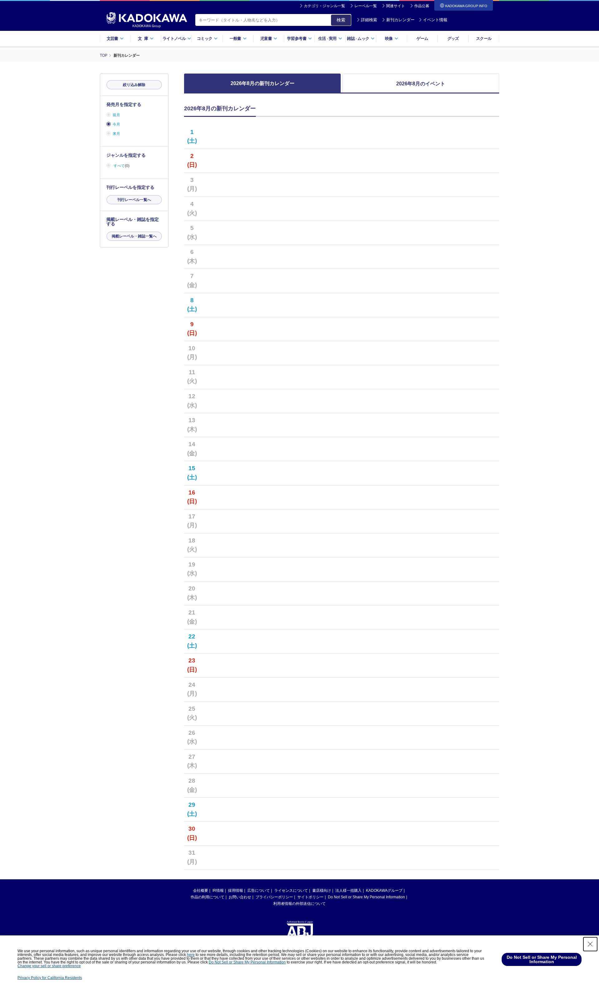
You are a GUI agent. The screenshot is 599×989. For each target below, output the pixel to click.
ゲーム (422, 38)
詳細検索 (369, 19)
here (191, 955)
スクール (483, 38)
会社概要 (200, 890)
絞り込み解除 (134, 85)
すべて (119, 166)
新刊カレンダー (400, 19)
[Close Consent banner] (590, 944)
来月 (116, 133)
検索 (341, 19)
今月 (116, 124)
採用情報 (235, 890)
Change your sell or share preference (49, 966)
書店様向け (321, 890)
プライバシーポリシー (274, 897)
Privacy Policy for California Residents (49, 978)
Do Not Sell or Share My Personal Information (366, 897)
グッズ (453, 38)
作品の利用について (207, 897)
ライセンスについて (291, 890)
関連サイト (395, 6)
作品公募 (421, 6)
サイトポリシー (310, 897)
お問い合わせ (240, 897)
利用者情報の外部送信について (299, 903)
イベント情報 (435, 19)
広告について (258, 890)
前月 (116, 115)
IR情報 (218, 890)
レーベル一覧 (365, 6)
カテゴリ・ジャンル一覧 (324, 6)
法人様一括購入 (348, 890)
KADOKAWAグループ (384, 890)
